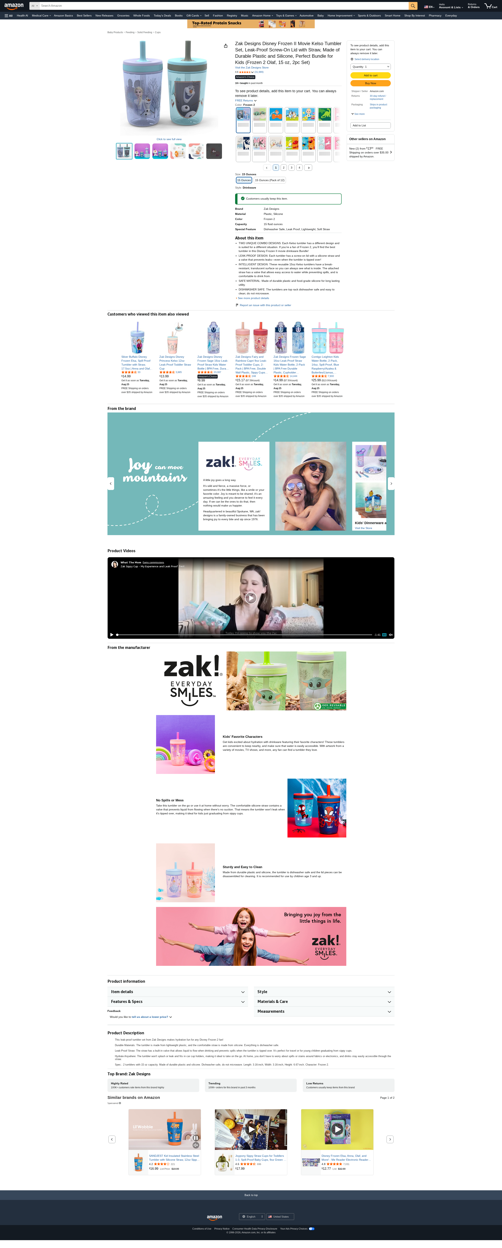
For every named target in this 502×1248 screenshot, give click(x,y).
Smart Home (392, 15)
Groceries (123, 15)
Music (244, 15)
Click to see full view (169, 139)
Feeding (130, 32)
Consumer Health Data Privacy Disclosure (254, 1228)
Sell (207, 15)
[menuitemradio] (384, 634)
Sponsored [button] (112, 1103)
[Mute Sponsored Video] (196, 1145)
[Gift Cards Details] (201, 15)
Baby (320, 15)
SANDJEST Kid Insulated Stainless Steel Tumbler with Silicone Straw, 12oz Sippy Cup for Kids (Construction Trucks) (174, 1158)
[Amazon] (14, 6)
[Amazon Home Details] (272, 15)
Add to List (359, 125)
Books (179, 15)
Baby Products (115, 32)
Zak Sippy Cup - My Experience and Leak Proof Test (153, 566)
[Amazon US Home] (214, 1218)
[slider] (244, 634)
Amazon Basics (63, 15)
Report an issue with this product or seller (265, 305)
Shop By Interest (414, 15)
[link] (137, 362)
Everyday (451, 15)
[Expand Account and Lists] (462, 7)
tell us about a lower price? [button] (150, 1016)
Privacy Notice (222, 1228)
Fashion (218, 15)
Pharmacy (435, 15)
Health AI (22, 15)
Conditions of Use (201, 1228)
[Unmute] (391, 635)
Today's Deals (162, 15)
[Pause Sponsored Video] (196, 1138)
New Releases (104, 15)
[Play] (111, 635)
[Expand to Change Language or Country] (434, 7)
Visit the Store (363, 528)
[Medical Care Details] (50, 15)
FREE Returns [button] (244, 100)
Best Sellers (84, 15)
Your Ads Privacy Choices (293, 1228)
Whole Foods (141, 15)
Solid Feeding (144, 32)
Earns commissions (153, 562)
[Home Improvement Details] (354, 15)
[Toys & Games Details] (296, 15)
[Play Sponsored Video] (251, 1129)
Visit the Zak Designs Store (252, 67)
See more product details (253, 298)
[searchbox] (224, 6)
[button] (8, 15)
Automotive (307, 15)
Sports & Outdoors (369, 15)
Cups (158, 32)
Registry (232, 15)
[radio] (124, 151)
